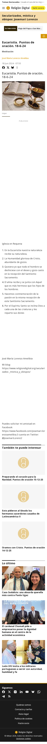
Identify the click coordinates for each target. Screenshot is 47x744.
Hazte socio (23, 723)
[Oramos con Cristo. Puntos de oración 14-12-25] (23, 534)
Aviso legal (24, 714)
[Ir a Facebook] (4, 691)
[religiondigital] (23, 732)
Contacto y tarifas (23, 709)
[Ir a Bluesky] (33, 691)
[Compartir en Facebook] (3, 67)
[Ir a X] (10, 691)
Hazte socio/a (38, 8)
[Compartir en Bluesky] (12, 67)
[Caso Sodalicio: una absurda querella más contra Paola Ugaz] (23, 578)
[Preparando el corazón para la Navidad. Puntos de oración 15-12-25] (23, 463)
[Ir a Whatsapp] (39, 691)
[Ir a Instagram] (16, 691)
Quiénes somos (23, 705)
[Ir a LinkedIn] (22, 691)
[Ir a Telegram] (4, 696)
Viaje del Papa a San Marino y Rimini (30, 28)
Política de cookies (23, 718)
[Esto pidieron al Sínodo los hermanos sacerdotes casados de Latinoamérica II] (23, 497)
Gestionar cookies (23, 738)
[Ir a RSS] (10, 696)
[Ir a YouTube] (28, 691)
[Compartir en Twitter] (8, 67)
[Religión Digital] (17, 8)
